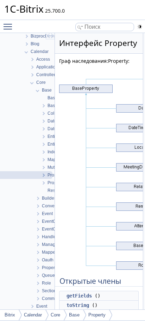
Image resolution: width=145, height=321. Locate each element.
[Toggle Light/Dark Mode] (139, 26)
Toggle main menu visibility (9, 26)
